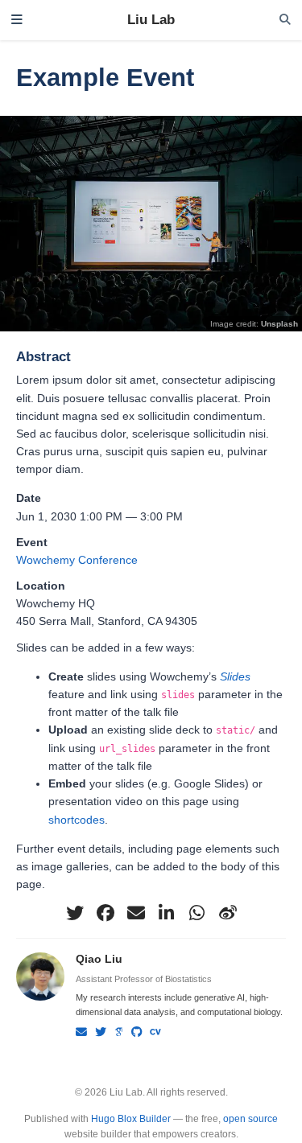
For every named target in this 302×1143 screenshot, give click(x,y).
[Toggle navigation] (17, 20)
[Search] (285, 20)
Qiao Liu (99, 958)
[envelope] (136, 913)
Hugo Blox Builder (131, 1118)
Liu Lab (151, 19)
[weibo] (228, 913)
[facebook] (105, 913)
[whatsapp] (197, 913)
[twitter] (75, 913)
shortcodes (76, 819)
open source (250, 1118)
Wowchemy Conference (77, 559)
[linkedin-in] (167, 913)
